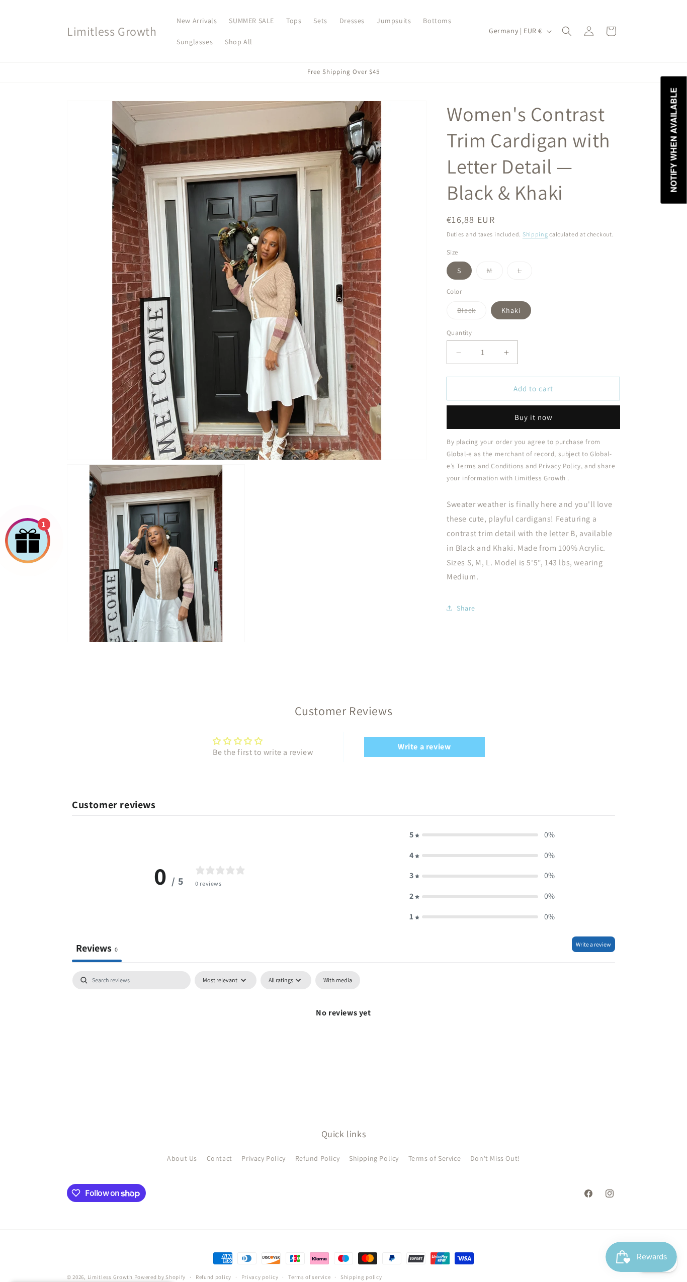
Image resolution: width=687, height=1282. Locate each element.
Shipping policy (361, 1276)
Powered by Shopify (160, 1276)
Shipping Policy (374, 1158)
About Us (182, 1158)
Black (471, 312)
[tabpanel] (343, 1047)
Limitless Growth (111, 1276)
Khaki (511, 310)
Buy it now (533, 417)
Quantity (459, 332)
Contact (219, 1158)
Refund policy (213, 1276)
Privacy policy (260, 1276)
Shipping (535, 234)
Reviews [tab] (97, 948)
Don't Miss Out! (495, 1158)
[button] (567, 31)
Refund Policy (317, 1158)
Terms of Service (434, 1158)
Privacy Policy (263, 1158)
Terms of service (309, 1276)
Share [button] (466, 608)
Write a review (424, 746)
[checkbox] (337, 980)
